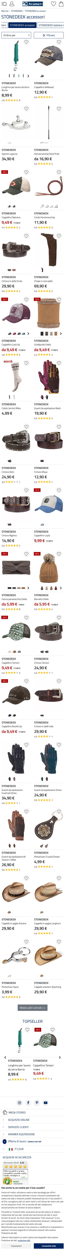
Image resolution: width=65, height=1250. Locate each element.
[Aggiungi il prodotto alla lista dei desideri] (26, 42)
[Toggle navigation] (4, 4)
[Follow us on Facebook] (28, 1103)
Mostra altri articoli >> (32, 1008)
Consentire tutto (49, 1245)
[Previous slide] (4, 76)
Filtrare (50, 35)
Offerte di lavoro (22, 1141)
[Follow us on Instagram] (19, 1103)
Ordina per (10, 35)
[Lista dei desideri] (53, 4)
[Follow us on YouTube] (45, 1103)
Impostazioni (16, 1245)
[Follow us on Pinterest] (37, 1103)
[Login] (11, 4)
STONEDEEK (16, 11)
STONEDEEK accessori (35, 11)
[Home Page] (32, 4)
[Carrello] (61, 4)
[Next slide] (28, 76)
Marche (4, 11)
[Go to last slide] (5, 1057)
